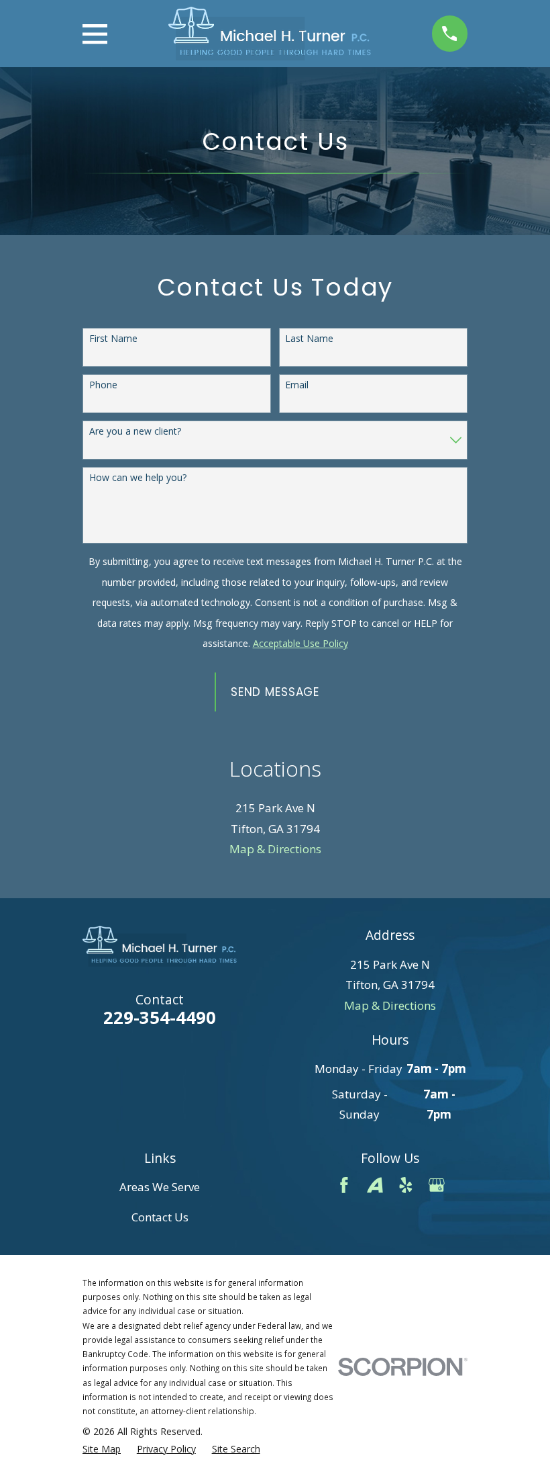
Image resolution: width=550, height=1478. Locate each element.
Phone (103, 385)
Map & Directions (275, 849)
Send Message (275, 692)
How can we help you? (137, 478)
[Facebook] (344, 1185)
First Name (113, 339)
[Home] (269, 33)
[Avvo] (375, 1185)
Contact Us (159, 1217)
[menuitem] (101, 1449)
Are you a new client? (135, 431)
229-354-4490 (159, 1017)
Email (297, 385)
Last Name (309, 339)
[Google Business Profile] (437, 1185)
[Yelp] (406, 1185)
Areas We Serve (159, 1186)
